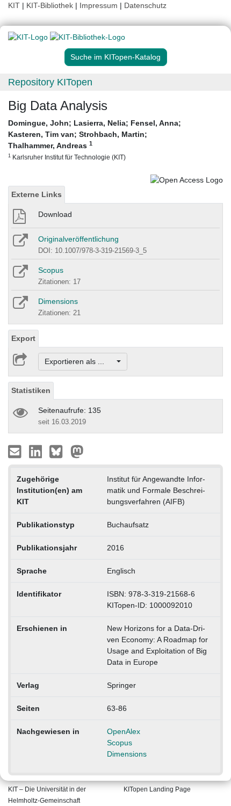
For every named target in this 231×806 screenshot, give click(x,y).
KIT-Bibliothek (50, 5)
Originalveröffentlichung (78, 239)
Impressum (99, 5)
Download (55, 214)
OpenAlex (123, 731)
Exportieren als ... (80, 361)
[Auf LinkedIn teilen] (37, 451)
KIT (14, 5)
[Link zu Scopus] (19, 275)
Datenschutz (145, 5)
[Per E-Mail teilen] (16, 451)
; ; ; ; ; (94, 140)
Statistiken (30, 390)
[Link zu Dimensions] (19, 306)
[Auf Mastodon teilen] (77, 451)
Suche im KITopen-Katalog (115, 57)
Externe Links (36, 194)
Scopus (50, 270)
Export (23, 338)
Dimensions (58, 301)
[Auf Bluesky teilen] (58, 451)
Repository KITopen (50, 82)
